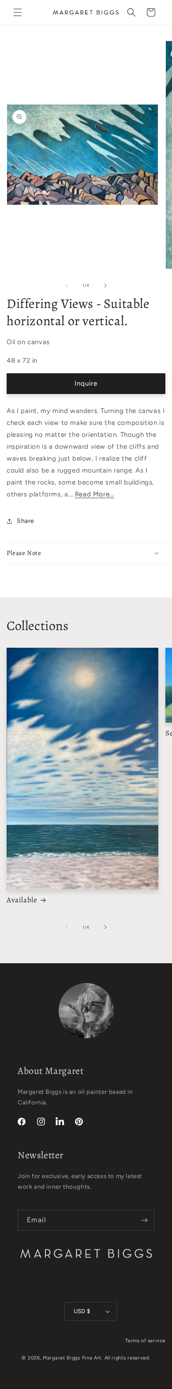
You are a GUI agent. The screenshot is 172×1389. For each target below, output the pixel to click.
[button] (17, 12)
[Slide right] (105, 285)
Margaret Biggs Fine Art (72, 1358)
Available (22, 900)
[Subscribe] (144, 1220)
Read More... (94, 494)
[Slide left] (66, 285)
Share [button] (25, 521)
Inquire (86, 383)
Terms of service (145, 1341)
